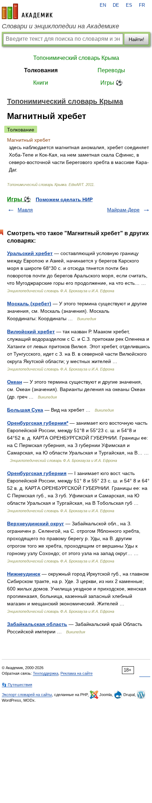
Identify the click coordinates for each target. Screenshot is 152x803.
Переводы (111, 70)
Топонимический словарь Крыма (76, 58)
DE (116, 5)
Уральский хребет (30, 253)
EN (103, 5)
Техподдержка (45, 673)
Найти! (136, 39)
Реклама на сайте (76, 673)
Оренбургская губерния (36, 473)
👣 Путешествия (17, 685)
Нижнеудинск (23, 574)
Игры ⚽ (111, 83)
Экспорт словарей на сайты (27, 694)
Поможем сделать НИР (64, 199)
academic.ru (27, 11)
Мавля (25, 210)
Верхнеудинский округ (35, 523)
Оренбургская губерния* (37, 423)
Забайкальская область (37, 624)
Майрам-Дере (123, 210)
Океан (14, 382)
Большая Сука (25, 410)
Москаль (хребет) (29, 303)
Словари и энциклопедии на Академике (60, 26)
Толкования (41, 70)
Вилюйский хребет (31, 331)
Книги (40, 83)
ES (129, 5)
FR (142, 5)
